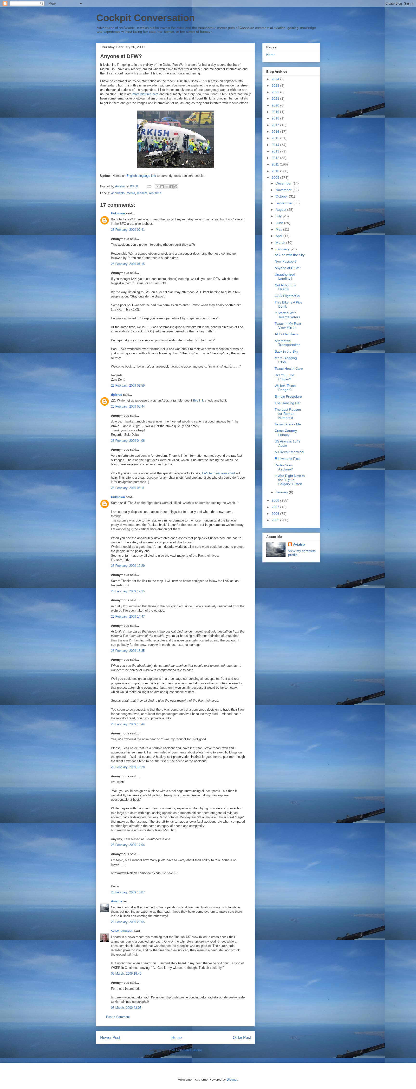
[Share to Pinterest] (175, 186)
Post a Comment (118, 1017)
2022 (276, 92)
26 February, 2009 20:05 (128, 922)
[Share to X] (166, 186)
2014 (276, 145)
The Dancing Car (288, 403)
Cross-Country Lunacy (286, 433)
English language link (141, 176)
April (279, 236)
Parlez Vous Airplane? (284, 467)
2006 (276, 513)
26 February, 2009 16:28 (128, 767)
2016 (276, 131)
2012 (276, 158)
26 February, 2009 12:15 (128, 591)
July (279, 216)
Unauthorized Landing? (285, 276)
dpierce (116, 394)
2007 (276, 507)
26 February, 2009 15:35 (128, 651)
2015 (276, 138)
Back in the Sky (286, 351)
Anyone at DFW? (288, 268)
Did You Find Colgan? (284, 377)
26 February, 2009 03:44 (128, 406)
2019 (276, 112)
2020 (276, 105)
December (284, 183)
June (280, 223)
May (279, 229)
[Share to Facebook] (171, 186)
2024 (276, 79)
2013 (276, 151)
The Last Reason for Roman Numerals (288, 414)
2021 (276, 98)
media (131, 193)
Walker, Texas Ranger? (285, 388)
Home (176, 1038)
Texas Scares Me (288, 424)
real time (155, 193)
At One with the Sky (290, 255)
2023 (276, 85)
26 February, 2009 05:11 (127, 488)
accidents (118, 193)
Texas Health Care (289, 368)
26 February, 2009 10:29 (128, 566)
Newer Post (110, 1038)
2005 (276, 520)
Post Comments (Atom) (185, 1050)
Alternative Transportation (287, 343)
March (281, 242)
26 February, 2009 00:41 (128, 229)
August (281, 209)
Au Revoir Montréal (289, 452)
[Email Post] (148, 186)
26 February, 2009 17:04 (128, 845)
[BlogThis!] (162, 186)
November (284, 190)
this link (198, 400)
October (282, 196)
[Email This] (157, 186)
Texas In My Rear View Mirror (288, 326)
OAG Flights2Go (287, 296)
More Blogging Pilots (286, 360)
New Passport (285, 261)
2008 (276, 500)
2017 (276, 125)
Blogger (232, 1079)
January (282, 492)
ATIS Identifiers (286, 334)
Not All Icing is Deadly (285, 287)
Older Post (242, 1038)
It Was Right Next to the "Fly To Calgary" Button (290, 480)
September (284, 203)
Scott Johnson (122, 931)
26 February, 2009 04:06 (128, 440)
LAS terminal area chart (218, 473)
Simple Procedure (288, 396)
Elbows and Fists (287, 459)
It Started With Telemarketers (287, 315)
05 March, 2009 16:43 (126, 973)
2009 (276, 177)
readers (142, 193)
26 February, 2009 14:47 (128, 616)
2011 (276, 164)
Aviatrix (116, 901)
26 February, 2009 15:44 (128, 724)
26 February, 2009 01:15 (128, 264)
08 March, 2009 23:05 (126, 1008)
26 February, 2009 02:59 (128, 385)
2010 (276, 171)
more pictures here (145, 94)
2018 (276, 118)
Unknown (118, 213)
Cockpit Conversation (145, 18)
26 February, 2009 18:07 (128, 892)
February (283, 249)
